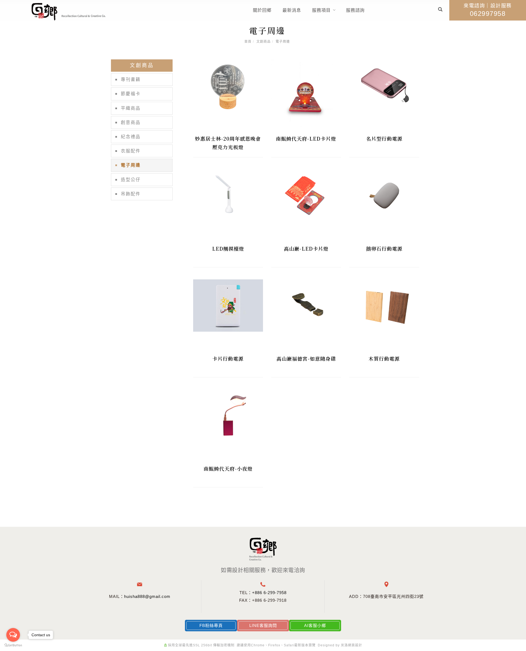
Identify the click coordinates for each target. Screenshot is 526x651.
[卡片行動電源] (228, 305)
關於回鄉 (262, 10)
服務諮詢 (355, 10)
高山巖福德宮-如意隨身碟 (306, 358)
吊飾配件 (131, 194)
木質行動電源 (384, 358)
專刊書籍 (131, 79)
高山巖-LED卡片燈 (306, 248)
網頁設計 (355, 645)
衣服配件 (131, 151)
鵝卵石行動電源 (384, 248)
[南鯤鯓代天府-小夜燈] (228, 415)
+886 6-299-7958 (269, 592)
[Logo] (68, 11)
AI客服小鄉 (315, 625)
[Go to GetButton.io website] (13, 645)
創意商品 (131, 122)
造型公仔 (131, 179)
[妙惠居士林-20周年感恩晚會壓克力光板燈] (228, 85)
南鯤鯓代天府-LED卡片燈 (306, 138)
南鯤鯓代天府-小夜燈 (228, 468)
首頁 (247, 42)
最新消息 (291, 10)
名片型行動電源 (384, 138)
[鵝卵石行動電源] (384, 195)
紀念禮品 (131, 136)
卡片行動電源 (228, 358)
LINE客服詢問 (263, 625)
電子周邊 (283, 42)
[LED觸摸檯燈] (228, 195)
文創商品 (263, 42)
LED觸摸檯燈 (228, 248)
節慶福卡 (131, 93)
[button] (440, 10)
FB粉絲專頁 (211, 625)
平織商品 (131, 108)
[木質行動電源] (384, 305)
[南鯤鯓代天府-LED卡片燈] (306, 93)
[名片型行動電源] (384, 85)
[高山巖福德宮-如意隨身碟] (306, 305)
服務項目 (321, 10)
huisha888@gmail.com (147, 596)
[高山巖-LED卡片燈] (306, 195)
